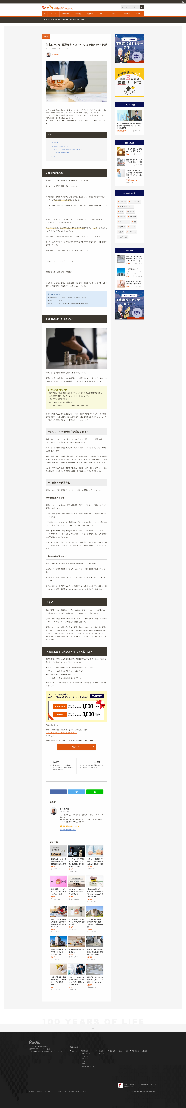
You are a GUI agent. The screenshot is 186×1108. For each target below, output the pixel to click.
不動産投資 (65, 14)
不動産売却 (126, 14)
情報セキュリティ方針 (44, 1091)
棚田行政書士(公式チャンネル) (70, 826)
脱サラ (121, 232)
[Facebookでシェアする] (58, 791)
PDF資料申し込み (76, 747)
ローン (121, 211)
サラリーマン (132, 232)
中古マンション (136, 201)
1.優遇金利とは (56, 142)
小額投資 (78, 14)
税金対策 (122, 227)
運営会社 (32, 1091)
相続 (113, 14)
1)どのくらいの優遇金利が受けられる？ (67, 149)
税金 (101, 14)
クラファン (102, 1054)
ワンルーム (86, 1058)
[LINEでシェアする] (94, 791)
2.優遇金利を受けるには (59, 146)
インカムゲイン (124, 222)
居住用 (138, 14)
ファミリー (86, 1056)
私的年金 (131, 211)
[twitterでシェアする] (76, 791)
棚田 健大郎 (64, 809)
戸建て (84, 1061)
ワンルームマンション (126, 206)
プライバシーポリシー (59, 1091)
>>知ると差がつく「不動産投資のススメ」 (61, 733)
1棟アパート (86, 1054)
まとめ (52, 156)
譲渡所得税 (133, 216)
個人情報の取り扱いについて (77, 1091)
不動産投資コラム (88, 1066)
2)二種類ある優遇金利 (60, 152)
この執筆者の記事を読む (68, 830)
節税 (135, 222)
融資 (83, 1063)
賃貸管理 (90, 14)
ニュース (53, 14)
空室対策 (122, 216)
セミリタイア (123, 237)
